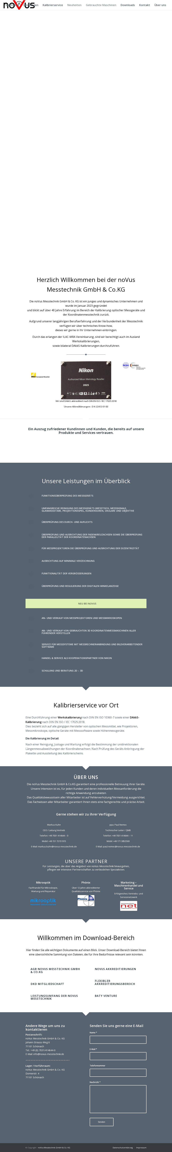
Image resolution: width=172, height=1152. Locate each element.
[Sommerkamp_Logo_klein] (128, 906)
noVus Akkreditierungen (115, 969)
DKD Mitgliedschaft (47, 984)
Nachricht (95, 1082)
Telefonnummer (97, 1065)
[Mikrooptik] (43, 901)
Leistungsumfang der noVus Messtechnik (54, 997)
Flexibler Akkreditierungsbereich (115, 982)
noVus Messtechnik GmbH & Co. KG (54, 1147)
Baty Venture (106, 996)
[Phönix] (86, 900)
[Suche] (6, 15)
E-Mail (93, 1049)
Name (93, 1032)
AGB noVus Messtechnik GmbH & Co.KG (55, 970)
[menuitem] (12, 5)
